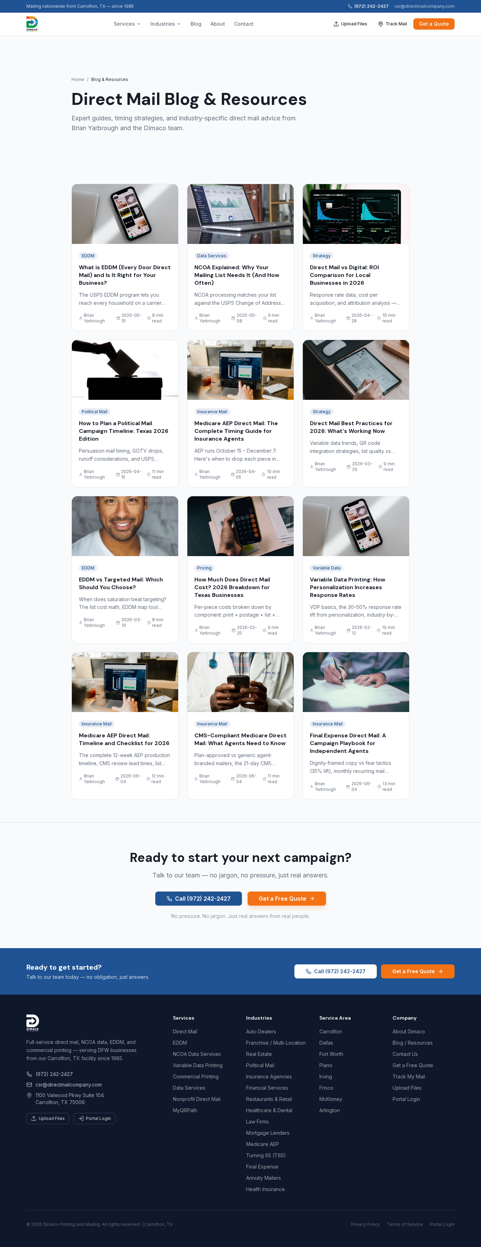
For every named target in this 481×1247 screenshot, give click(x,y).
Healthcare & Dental (269, 1110)
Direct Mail (185, 1031)
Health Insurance (265, 1189)
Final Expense (262, 1167)
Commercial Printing (196, 1076)
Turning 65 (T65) (266, 1155)
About (218, 24)
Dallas (326, 1043)
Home (77, 79)
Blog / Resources (413, 1043)
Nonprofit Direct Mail (196, 1099)
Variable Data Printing (198, 1065)
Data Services (189, 1088)
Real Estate (259, 1054)
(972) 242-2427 (371, 6)
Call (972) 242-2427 (203, 898)
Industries (162, 24)
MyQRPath (185, 1110)
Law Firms (257, 1122)
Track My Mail (409, 1076)
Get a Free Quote (282, 898)
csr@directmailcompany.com (424, 6)
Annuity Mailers (263, 1178)
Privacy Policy (365, 1224)
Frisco (326, 1088)
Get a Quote (434, 24)
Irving (325, 1076)
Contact (244, 24)
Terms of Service (405, 1224)
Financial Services (267, 1088)
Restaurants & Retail (269, 1099)
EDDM (180, 1043)
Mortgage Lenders (267, 1133)
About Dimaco (409, 1031)
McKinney (330, 1099)
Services (124, 24)
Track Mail (396, 23)
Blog (195, 24)
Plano (325, 1065)
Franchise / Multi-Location (276, 1043)
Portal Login (98, 1118)
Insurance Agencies (269, 1076)
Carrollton (330, 1031)
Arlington (329, 1110)
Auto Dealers (261, 1031)
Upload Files (354, 23)
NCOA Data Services (197, 1054)
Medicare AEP (262, 1144)
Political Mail (260, 1065)
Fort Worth (331, 1054)
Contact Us (405, 1054)
